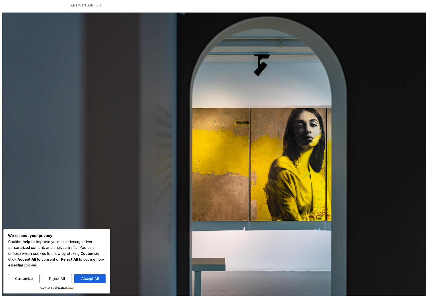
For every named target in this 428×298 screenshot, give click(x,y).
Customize (24, 278)
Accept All (90, 278)
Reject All (57, 278)
